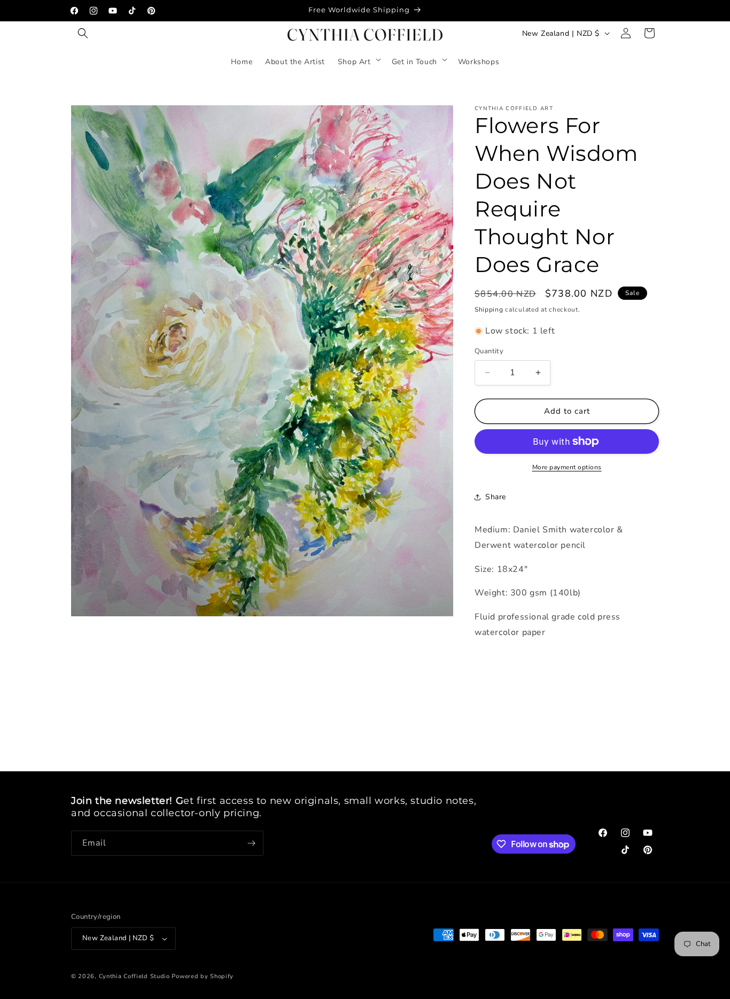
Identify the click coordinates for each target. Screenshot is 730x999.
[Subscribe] (251, 843)
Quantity (489, 351)
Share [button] (495, 497)
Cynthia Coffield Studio (134, 976)
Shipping (489, 309)
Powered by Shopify (203, 976)
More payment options (567, 467)
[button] (83, 33)
